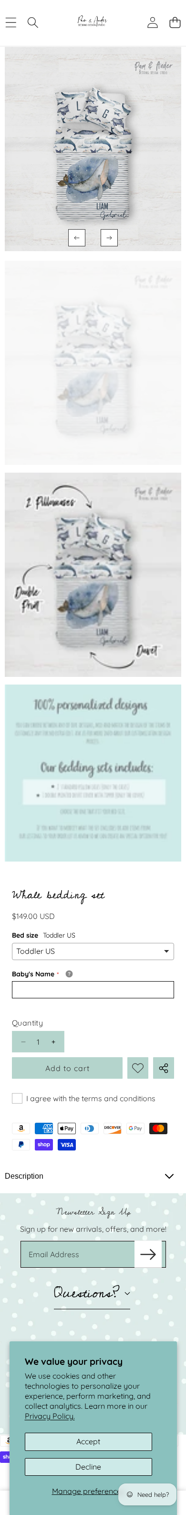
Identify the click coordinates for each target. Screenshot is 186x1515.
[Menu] (10, 22)
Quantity (27, 1023)
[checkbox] (83, 1098)
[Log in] (152, 22)
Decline (88, 1466)
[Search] (33, 22)
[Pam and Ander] (92, 22)
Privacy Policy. (50, 1416)
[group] (93, 363)
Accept (88, 1441)
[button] (175, 22)
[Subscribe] (147, 1254)
